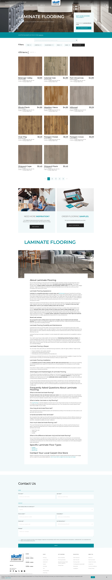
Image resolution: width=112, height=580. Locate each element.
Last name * (59, 493)
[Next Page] (67, 178)
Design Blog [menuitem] (60, 565)
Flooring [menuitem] (44, 557)
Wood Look (34, 450)
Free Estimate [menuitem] (46, 570)
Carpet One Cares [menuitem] (92, 561)
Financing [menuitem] (45, 572)
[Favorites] (104, 5)
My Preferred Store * (61, 521)
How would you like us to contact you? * (26, 506)
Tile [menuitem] (44, 568)
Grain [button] (66, 45)
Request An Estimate (95, 5)
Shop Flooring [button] (9, 5)
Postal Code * (21, 521)
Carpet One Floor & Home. (18, 573)
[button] (102, 5)
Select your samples (74, 225)
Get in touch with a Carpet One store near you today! (63, 457)
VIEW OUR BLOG (35, 226)
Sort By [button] (32, 52)
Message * (20, 528)
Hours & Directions (82, 5)
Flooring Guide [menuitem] (76, 561)
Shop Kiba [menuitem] (27, 5)
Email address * (60, 513)
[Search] (76, 40)
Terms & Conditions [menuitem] (92, 566)
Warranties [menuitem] (75, 566)
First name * (20, 493)
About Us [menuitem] (90, 557)
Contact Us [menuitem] (90, 564)
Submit (56, 545)
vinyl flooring (35, 402)
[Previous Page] (45, 178)
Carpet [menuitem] (44, 564)
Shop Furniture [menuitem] (19, 5)
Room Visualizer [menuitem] (61, 557)
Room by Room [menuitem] (91, 559)
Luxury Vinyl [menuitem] (45, 559)
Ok (92, 577)
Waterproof (34, 448)
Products (27, 10)
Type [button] (28, 45)
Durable (33, 447)
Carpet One (20, 10)
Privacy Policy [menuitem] (91, 568)
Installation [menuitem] (75, 568)
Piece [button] (58, 45)
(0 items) (106, 5)
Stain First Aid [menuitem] (76, 559)
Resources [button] (35, 5)
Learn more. (8, 577)
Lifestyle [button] (37, 45)
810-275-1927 (23, 2)
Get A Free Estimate (83, 27)
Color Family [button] (48, 45)
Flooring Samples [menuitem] (61, 559)
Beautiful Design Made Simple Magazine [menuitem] (63, 562)
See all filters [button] (77, 45)
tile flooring (61, 293)
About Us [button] (42, 5)
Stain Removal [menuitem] (76, 557)
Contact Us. (41, 35)
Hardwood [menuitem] (45, 561)
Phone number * (21, 513)
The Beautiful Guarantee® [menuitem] (78, 564)
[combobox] (54, 40)
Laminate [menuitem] (45, 566)
